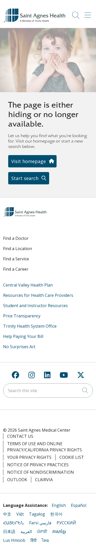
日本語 (9, 531)
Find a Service (16, 259)
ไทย (45, 540)
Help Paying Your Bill (23, 336)
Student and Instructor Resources (35, 305)
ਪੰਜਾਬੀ (42, 531)
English (59, 505)
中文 (7, 514)
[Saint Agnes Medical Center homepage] (35, 22)
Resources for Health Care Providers (38, 295)
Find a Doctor (16, 238)
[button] (88, 13)
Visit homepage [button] (28, 161)
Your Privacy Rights (29, 457)
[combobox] (48, 390)
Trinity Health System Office (30, 326)
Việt (20, 514)
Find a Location (17, 248)
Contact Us (20, 436)
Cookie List (71, 457)
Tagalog (37, 514)
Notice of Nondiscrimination (40, 472)
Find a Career (15, 269)
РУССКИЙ (66, 523)
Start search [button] (24, 178)
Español (78, 505)
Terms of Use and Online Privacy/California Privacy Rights (44, 447)
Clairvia (44, 479)
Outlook (17, 479)
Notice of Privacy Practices (38, 465)
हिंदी (33, 540)
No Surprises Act (19, 346)
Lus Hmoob (14, 540)
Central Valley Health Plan (28, 285)
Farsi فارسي (40, 523)
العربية (26, 531)
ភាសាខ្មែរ (59, 531)
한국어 (56, 514)
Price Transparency (21, 316)
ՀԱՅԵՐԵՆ (13, 523)
